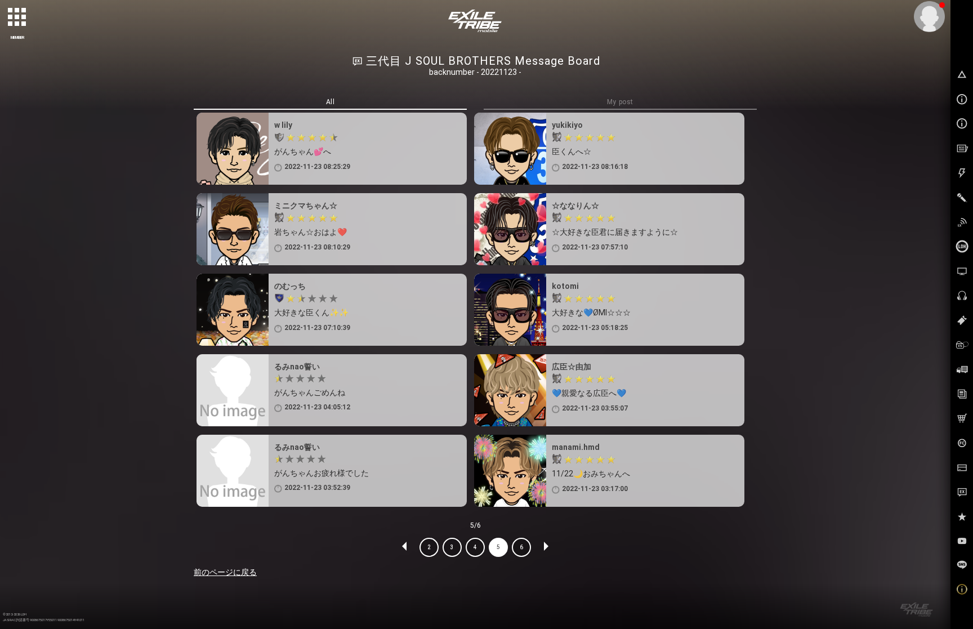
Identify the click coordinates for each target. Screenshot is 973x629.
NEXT (545, 547)
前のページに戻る (225, 572)
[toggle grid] (17, 17)
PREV (405, 547)
